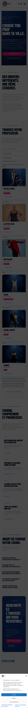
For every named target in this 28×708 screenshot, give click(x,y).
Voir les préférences (14, 701)
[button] (26, 676)
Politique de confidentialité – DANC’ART (21, 705)
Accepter (14, 694)
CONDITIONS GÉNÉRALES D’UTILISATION (7, 705)
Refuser (14, 698)
